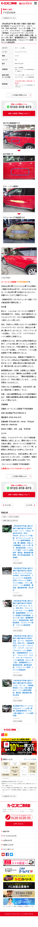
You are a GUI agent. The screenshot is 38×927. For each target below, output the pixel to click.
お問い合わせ (18, 824)
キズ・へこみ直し (14, 516)
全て (5, 516)
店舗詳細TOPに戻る (9, 18)
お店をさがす (7, 840)
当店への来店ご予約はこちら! (18, 113)
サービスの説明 (31, 759)
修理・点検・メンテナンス (11, 520)
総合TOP (6, 831)
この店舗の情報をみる (19, 95)
